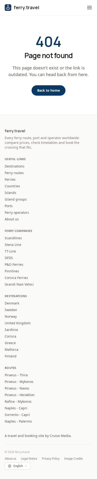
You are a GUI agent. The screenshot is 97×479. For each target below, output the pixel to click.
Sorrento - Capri (17, 414)
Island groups (16, 199)
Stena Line (13, 244)
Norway (11, 316)
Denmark (12, 303)
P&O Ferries (14, 264)
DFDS (9, 258)
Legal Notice (29, 459)
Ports (9, 206)
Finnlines (12, 271)
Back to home (48, 90)
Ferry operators (17, 212)
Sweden (11, 310)
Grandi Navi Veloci (19, 284)
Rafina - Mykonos (18, 401)
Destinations (14, 166)
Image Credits (73, 459)
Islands (10, 192)
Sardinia (11, 329)
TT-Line (10, 251)
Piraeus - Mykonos (19, 381)
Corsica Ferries (16, 277)
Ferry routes (14, 173)
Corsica (10, 336)
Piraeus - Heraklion (20, 395)
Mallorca (11, 349)
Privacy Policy (51, 459)
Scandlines (13, 238)
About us (12, 219)
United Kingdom (18, 323)
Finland (10, 356)
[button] (89, 7)
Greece (10, 343)
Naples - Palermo (18, 421)
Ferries (10, 179)
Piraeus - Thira (16, 375)
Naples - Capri (16, 408)
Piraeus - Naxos (17, 388)
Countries (12, 186)
